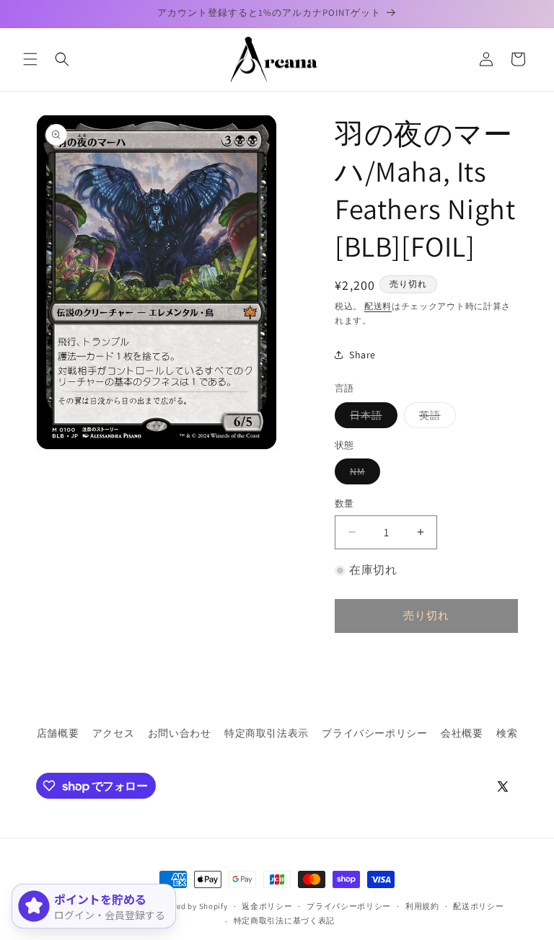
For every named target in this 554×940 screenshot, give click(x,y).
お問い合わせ (179, 733)
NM (362, 474)
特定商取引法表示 (266, 733)
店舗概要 (58, 733)
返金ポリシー (267, 906)
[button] (30, 59)
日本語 (371, 418)
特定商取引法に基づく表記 (284, 920)
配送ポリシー (478, 906)
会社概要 (462, 733)
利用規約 (422, 906)
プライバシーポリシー (374, 733)
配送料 (378, 306)
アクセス (113, 733)
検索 (506, 733)
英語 (435, 418)
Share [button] (362, 354)
